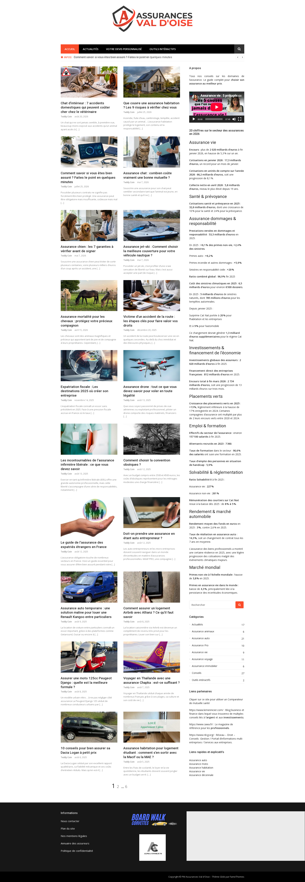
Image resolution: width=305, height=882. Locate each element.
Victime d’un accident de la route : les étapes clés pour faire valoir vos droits (150, 321)
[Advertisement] (246, 836)
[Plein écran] (239, 119)
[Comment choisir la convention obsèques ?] (151, 439)
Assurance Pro (200, 645)
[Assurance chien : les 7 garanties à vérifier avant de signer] (89, 225)
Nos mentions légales (74, 836)
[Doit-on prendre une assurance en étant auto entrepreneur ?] (151, 512)
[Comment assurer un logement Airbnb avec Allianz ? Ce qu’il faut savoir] (151, 587)
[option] (159, 57)
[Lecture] (194, 119)
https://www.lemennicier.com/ (206, 710)
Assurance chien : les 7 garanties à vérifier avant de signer (87, 249)
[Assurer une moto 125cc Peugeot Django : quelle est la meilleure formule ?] (89, 657)
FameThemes (237, 876)
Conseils (196, 673)
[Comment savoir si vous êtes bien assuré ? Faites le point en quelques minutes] (89, 152)
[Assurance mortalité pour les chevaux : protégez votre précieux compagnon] (89, 295)
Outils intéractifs (162, 49)
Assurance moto (198, 764)
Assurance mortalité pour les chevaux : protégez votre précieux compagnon (86, 321)
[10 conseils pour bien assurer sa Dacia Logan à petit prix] (89, 727)
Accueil (70, 49)
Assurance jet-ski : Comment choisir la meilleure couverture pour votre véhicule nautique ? (150, 251)
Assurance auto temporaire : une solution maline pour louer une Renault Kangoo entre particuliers (86, 612)
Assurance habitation (201, 767)
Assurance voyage (202, 659)
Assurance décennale (201, 775)
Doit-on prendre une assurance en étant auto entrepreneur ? (149, 536)
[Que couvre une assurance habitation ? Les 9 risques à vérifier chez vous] (151, 82)
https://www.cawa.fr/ (201, 724)
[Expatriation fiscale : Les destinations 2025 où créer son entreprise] (89, 365)
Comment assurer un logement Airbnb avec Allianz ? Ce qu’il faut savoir (148, 612)
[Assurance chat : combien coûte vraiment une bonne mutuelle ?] (151, 152)
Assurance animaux (203, 631)
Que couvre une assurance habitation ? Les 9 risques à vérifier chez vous (151, 105)
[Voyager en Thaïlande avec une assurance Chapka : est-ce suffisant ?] (151, 657)
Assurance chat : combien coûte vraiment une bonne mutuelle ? (112, 57)
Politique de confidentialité (77, 850)
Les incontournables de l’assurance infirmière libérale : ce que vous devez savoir (87, 464)
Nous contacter (70, 821)
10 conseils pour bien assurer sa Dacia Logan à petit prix (85, 750)
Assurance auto (201, 638)
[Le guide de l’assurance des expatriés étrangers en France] (89, 517)
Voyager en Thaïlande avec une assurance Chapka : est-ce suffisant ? (151, 680)
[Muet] (234, 119)
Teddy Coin (66, 116)
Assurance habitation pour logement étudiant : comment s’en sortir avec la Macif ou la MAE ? (150, 752)
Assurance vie (200, 652)
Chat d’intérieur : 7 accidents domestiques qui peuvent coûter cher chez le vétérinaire (85, 107)
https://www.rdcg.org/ (201, 735)
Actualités (90, 49)
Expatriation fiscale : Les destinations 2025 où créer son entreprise (84, 391)
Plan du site (68, 828)
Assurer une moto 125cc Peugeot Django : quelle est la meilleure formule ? (86, 682)
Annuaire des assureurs (75, 843)
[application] (216, 107)
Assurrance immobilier (204, 666)
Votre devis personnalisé (124, 49)
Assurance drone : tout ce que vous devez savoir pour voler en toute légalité (150, 391)
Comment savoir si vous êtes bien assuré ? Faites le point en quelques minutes (88, 177)
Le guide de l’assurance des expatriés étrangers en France (84, 544)
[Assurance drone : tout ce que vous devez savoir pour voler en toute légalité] (151, 365)
